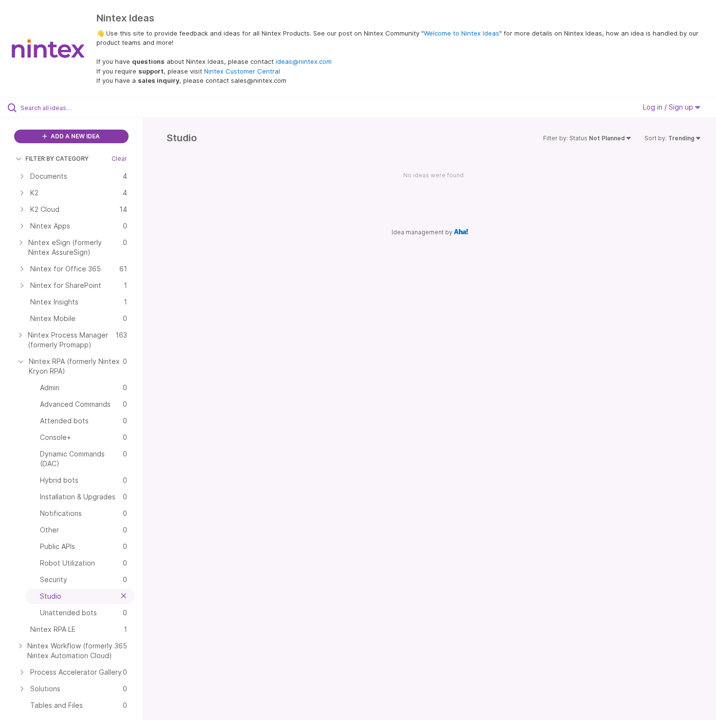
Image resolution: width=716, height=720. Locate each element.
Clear (119, 158)
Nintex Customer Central (242, 71)
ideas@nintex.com (304, 61)
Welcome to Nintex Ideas (461, 33)
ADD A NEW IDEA (74, 136)
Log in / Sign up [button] (669, 107)
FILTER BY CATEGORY (57, 158)
